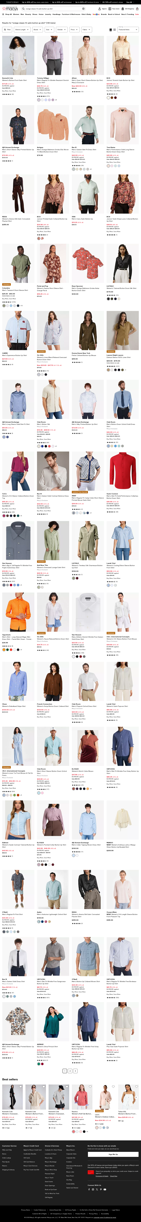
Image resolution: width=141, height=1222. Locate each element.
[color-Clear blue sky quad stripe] (108, 585)
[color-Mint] (119, 446)
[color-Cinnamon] (112, 97)
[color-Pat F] (38, 238)
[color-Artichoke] (73, 578)
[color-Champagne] (108, 97)
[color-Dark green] (7, 649)
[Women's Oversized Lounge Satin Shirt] (53, 540)
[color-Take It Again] (104, 1127)
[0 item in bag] (137, 9)
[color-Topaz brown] (73, 788)
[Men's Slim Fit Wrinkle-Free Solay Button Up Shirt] (123, 746)
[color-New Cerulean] (42, 446)
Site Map (69, 1180)
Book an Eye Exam (51, 1189)
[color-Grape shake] (38, 864)
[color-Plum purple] (77, 788)
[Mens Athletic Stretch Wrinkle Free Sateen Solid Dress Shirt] (88, 612)
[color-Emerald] (38, 1064)
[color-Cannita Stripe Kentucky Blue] (107, 1127)
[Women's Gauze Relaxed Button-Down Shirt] (53, 612)
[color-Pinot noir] (77, 578)
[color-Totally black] (46, 864)
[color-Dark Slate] (73, 995)
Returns (4, 1166)
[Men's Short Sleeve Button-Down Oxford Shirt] (53, 746)
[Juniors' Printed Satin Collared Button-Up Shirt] (53, 194)
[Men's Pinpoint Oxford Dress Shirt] (88, 681)
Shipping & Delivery (8, 1170)
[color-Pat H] (42, 238)
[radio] (39, 100)
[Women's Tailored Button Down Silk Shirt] (123, 263)
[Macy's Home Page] (10, 9)
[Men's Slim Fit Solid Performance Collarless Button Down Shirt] (123, 471)
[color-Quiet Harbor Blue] (14, 996)
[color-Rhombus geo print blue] (77, 513)
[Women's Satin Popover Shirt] (123, 681)
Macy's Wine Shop (51, 1170)
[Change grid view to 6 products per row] (114, 30)
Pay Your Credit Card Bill (31, 1170)
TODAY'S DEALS (12, 2)
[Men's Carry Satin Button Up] (88, 194)
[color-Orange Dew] (18, 795)
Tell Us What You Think (52, 1193)
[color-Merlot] (115, 97)
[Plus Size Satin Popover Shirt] (123, 1021)
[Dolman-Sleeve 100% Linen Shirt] (123, 330)
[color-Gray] (4, 931)
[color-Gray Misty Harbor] (87, 169)
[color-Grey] (4, 585)
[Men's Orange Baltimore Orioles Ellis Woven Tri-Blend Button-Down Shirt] (53, 124)
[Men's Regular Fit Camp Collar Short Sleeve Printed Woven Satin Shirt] (88, 471)
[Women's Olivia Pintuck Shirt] (53, 1021)
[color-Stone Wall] (38, 446)
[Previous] (5, 55)
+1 (125, 370)
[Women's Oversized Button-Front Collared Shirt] (12, 1097)
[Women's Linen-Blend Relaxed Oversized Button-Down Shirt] (53, 330)
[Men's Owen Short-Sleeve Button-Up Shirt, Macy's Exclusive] (88, 55)
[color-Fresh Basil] (14, 795)
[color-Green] (115, 166)
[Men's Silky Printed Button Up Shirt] (88, 399)
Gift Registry (49, 1197)
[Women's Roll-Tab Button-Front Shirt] (82, 1097)
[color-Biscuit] (87, 788)
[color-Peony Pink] (42, 793)
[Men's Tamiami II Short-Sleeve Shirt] (18, 263)
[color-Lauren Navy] (119, 370)
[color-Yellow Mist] (11, 795)
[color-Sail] (11, 305)
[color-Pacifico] (18, 585)
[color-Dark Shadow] (7, 931)
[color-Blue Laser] (115, 446)
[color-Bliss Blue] (4, 795)
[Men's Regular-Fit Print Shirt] (18, 889)
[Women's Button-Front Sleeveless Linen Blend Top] (128, 1097)
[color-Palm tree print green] (84, 513)
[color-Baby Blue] (11, 931)
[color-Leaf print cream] (80, 513)
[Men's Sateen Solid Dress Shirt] (18, 956)
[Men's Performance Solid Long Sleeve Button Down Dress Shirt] (123, 124)
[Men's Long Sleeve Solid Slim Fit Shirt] (18, 399)
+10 (21, 305)
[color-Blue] (46, 100)
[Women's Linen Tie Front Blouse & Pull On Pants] (18, 746)
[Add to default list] (20, 1086)
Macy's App (48, 1158)
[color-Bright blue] (42, 921)
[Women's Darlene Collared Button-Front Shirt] (105, 1097)
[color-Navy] (84, 788)
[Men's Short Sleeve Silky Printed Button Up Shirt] (18, 124)
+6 (90, 169)
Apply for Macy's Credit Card (33, 1150)
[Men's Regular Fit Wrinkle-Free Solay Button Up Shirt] (88, 1021)
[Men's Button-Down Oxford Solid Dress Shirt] (123, 399)
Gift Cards (27, 1158)
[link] (18, 86)
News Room (70, 1176)
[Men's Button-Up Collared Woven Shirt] (88, 956)
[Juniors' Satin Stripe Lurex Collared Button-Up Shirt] (123, 194)
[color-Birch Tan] (108, 370)
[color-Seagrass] (14, 931)
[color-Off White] (77, 855)
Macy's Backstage (50, 1162)
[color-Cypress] (4, 305)
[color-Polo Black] (115, 370)
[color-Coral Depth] (49, 446)
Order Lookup (6, 1158)
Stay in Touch (49, 1177)
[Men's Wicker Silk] (53, 399)
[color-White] (42, 100)
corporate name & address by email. (105, 1217)
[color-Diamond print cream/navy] (73, 513)
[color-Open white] (14, 649)
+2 (91, 513)
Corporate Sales (71, 1154)
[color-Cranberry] (42, 1064)
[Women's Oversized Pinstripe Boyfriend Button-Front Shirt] (59, 1097)
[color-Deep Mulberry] (4, 515)
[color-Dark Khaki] (18, 931)
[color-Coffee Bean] (7, 515)
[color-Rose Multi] (53, 100)
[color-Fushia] (46, 921)
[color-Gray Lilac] (53, 446)
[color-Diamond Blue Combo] (38, 374)
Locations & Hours (50, 1154)
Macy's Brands (49, 1166)
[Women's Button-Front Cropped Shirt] (35, 1097)
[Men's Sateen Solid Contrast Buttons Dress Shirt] (53, 471)
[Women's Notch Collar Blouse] (88, 746)
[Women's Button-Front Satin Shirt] (18, 55)
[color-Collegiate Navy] (18, 305)
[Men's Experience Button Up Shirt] (18, 330)
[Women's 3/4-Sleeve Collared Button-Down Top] (18, 471)
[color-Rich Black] (14, 515)
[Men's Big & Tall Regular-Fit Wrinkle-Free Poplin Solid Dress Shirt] (18, 540)
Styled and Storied (72, 1188)
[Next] (32, 55)
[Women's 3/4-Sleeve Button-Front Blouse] (123, 612)
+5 (56, 446)
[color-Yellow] (77, 169)
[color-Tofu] (49, 864)
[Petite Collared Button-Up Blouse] (88, 330)
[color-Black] (108, 299)
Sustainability (70, 1184)
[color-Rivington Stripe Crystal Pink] (97, 1127)
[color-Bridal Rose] (80, 1131)
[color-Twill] (77, 995)
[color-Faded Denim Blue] (73, 855)
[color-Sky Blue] (119, 166)
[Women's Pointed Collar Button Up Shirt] (53, 820)
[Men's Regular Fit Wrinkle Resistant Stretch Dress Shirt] (53, 55)
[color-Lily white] (119, 299)
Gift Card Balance (29, 1162)
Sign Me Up (113, 1154)
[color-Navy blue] (115, 299)
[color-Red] (11, 649)
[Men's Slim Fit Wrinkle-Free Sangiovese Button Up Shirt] (53, 956)
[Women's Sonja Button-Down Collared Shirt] (53, 681)
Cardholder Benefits (30, 1154)
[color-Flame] (11, 585)
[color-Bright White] (7, 795)
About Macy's (70, 1150)
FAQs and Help (7, 1150)
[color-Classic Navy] (11, 515)
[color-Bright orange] (4, 649)
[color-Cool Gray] (14, 305)
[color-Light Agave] (122, 370)
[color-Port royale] (53, 864)
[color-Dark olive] (112, 299)
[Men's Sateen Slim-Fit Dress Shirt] (88, 124)
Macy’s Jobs (70, 1172)
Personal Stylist (49, 1173)
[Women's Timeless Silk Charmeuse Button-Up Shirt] (88, 540)
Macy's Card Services (30, 1166)
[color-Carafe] (42, 864)
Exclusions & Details (102, 1176)
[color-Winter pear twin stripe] (115, 585)
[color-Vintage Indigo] (7, 437)
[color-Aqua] (73, 169)
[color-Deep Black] (46, 374)
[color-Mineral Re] (73, 1131)
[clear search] (83, 8)
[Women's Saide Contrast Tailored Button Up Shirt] (18, 820)
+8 (56, 100)
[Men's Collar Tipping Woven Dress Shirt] (88, 820)
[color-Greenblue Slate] (38, 793)
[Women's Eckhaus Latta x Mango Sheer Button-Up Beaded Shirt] (123, 820)
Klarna (4, 1154)
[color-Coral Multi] (38, 100)
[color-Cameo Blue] (14, 585)
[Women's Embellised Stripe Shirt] (18, 681)
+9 (21, 649)
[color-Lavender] (49, 100)
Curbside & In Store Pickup (53, 1150)
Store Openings (50, 1185)
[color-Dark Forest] (18, 515)
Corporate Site (70, 1158)
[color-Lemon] (112, 446)
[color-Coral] (80, 169)
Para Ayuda (5, 1162)
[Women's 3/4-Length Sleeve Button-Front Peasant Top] (123, 889)
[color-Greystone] (7, 585)
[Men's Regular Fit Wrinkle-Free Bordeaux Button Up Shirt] (123, 956)
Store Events (49, 1181)
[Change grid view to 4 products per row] (111, 30)
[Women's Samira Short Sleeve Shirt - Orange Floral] (53, 263)
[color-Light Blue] (108, 446)
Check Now (113, 1176)
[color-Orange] (108, 166)
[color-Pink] (112, 166)
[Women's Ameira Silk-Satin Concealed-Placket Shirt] (18, 194)
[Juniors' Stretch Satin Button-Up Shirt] (123, 55)
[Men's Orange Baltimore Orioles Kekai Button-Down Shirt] (88, 263)
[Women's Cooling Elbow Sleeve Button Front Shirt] (123, 540)
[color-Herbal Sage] (38, 587)
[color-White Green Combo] (42, 374)
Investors (69, 1162)
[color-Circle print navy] (87, 513)
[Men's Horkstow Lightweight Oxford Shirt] (53, 889)
